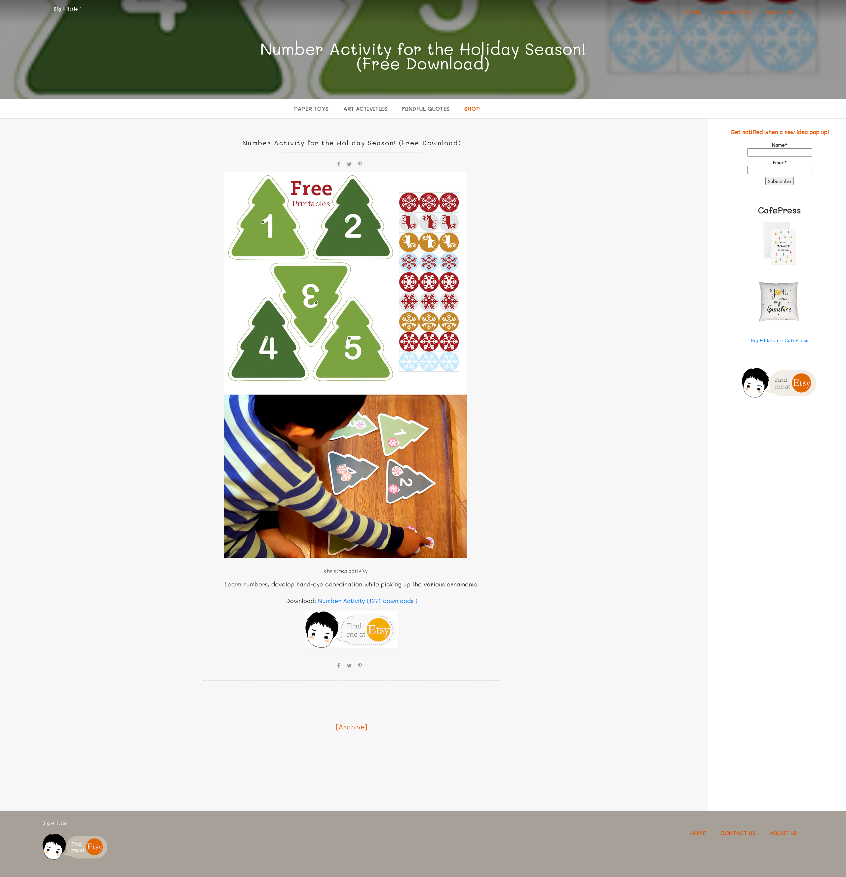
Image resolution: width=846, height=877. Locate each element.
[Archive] (351, 726)
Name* (779, 145)
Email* (780, 162)
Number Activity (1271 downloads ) (367, 601)
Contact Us (733, 12)
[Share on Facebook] (338, 163)
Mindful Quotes (425, 108)
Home (693, 12)
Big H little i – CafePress (779, 340)
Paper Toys (311, 108)
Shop (472, 108)
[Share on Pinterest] (360, 163)
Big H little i (67, 9)
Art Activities (365, 108)
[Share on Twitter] (349, 163)
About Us (778, 12)
